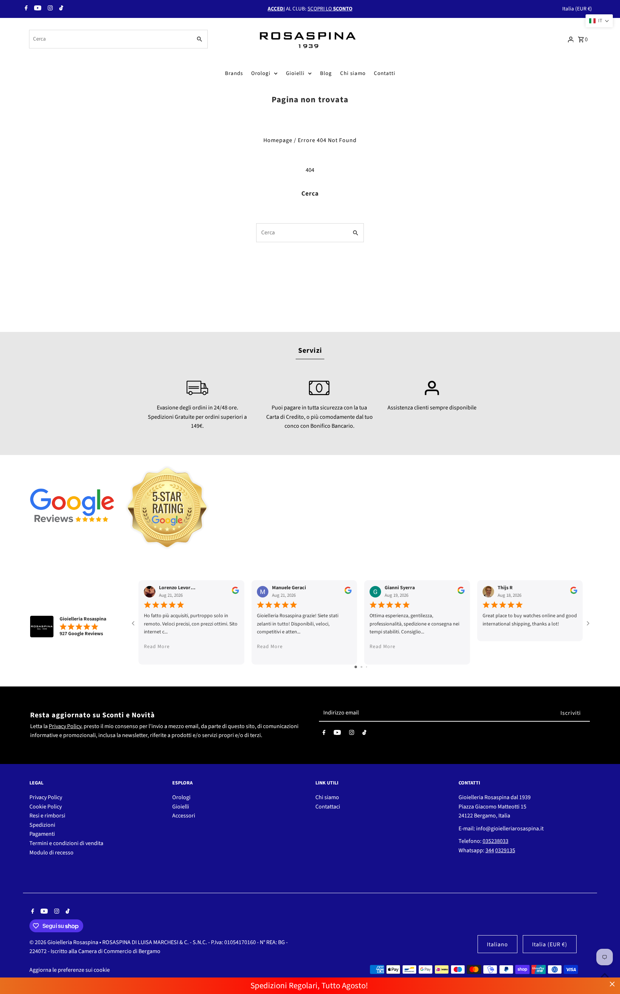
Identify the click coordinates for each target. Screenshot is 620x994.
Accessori (183, 816)
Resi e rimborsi (47, 816)
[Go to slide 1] (355, 667)
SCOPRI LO (329, 9)
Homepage (277, 140)
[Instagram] (49, 9)
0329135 (505, 850)
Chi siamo (353, 73)
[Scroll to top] (605, 975)
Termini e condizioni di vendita (66, 843)
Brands (234, 73)
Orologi (261, 73)
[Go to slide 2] (361, 667)
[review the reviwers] (235, 592)
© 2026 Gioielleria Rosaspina (64, 942)
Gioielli (295, 73)
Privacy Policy (65, 726)
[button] (599, 20)
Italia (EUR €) (577, 9)
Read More (157, 646)
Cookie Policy (45, 807)
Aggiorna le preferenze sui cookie (69, 970)
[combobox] (110, 39)
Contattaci (327, 807)
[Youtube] (36, 9)
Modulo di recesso (51, 853)
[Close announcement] (612, 984)
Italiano (497, 944)
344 (489, 850)
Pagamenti (42, 834)
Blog (326, 73)
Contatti (384, 73)
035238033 (495, 841)
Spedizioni (42, 825)
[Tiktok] (60, 9)
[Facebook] (25, 9)
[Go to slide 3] (366, 666)
